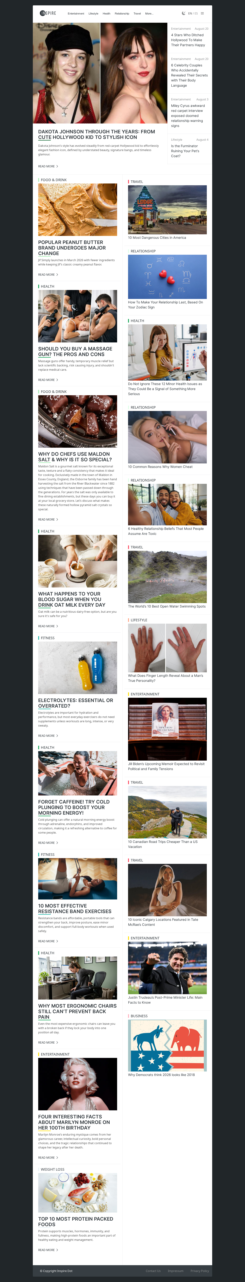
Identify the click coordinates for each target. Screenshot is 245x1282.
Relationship (122, 13)
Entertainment (76, 13)
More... (149, 13)
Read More (46, 166)
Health (106, 13)
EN (190, 13)
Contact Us (153, 1271)
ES (196, 13)
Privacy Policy (200, 1271)
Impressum (175, 1271)
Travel (137, 13)
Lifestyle (93, 13)
